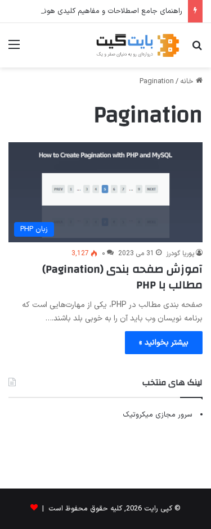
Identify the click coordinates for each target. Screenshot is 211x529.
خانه (188, 81)
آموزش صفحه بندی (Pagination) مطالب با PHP (122, 277)
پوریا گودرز (180, 253)
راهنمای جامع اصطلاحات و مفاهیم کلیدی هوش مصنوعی (95, 11)
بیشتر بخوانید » (163, 343)
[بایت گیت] (138, 45)
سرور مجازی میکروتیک (157, 415)
